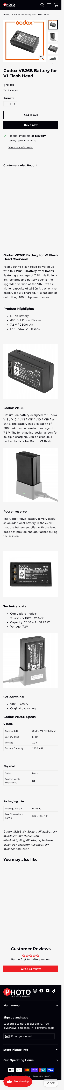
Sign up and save (15, 1017)
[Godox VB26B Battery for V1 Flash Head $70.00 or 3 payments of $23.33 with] (12, 200)
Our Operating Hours (18, 1060)
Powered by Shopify (42, 1076)
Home (6, 14)
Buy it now (31, 125)
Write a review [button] (30, 969)
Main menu (11, 1005)
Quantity (8, 98)
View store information (21, 147)
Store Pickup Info (15, 1049)
